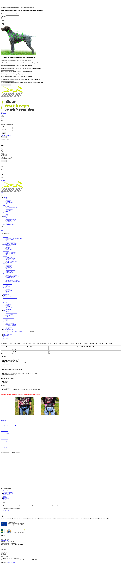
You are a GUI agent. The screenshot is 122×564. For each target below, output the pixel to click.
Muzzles (8, 286)
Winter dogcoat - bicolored (12, 282)
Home (2, 331)
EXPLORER (9, 249)
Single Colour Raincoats (11, 275)
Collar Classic (9, 257)
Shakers (8, 293)
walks (3, 19)
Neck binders (9, 254)
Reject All (11, 508)
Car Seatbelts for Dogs (11, 270)
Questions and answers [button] (8, 212)
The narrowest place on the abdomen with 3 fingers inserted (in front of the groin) (22, 82)
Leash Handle (9, 271)
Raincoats (5, 273)
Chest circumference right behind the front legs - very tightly (17, 65)
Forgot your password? (6, 135)
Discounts (8, 210)
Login (7, 223)
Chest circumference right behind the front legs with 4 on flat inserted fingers (21, 68)
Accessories (6, 294)
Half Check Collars (10, 258)
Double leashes (9, 272)
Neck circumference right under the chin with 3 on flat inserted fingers (19, 62)
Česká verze (6, 498)
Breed (2, 13)
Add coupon (3, 161)
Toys (4, 295)
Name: (3, 126)
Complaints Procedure (11, 220)
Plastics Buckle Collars (11, 259)
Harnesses (5, 237)
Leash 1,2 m (9, 265)
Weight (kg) (3, 16)
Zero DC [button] (5, 197)
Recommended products (11, 207)
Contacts (8, 201)
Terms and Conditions (11, 219)
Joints (7, 291)
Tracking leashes (10, 268)
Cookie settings (6, 510)
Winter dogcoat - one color (12, 280)
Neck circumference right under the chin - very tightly (16, 60)
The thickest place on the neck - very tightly (13, 73)
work (3, 23)
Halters (7, 285)
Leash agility (9, 267)
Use (1, 17)
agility (3, 24)
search (2, 115)
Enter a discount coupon (6, 158)
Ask (7, 215)
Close (2, 85)
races (3, 20)
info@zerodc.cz (4, 540)
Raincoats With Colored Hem (12, 276)
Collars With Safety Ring (11, 261)
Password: (4, 129)
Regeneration (9, 290)
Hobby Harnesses (10, 240)
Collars (5, 256)
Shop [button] (4, 216)
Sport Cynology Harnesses (12, 243)
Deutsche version (7, 499)
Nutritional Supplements (8, 287)
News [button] (4, 205)
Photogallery (6, 335)
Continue (3, 180)
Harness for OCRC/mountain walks (14, 238)
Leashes (5, 263)
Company (8, 198)
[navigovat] (1, 195)
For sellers (8, 200)
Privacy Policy (9, 202)
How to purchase (10, 217)
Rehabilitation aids (7, 296)
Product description (7, 334)
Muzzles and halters (7, 284)
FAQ (7, 214)
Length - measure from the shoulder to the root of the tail (16, 71)
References (8, 203)
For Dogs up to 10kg (11, 252)
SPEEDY (8, 247)
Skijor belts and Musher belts (9, 244)
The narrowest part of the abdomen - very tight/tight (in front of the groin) (20, 79)
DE (5, 113)
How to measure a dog (8, 224)
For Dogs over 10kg (10, 253)
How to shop (6, 490)
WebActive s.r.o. (12, 562)
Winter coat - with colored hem (13, 281)
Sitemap (5, 497)
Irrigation (8, 289)
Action (4, 235)
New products (9, 209)
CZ (3, 113)
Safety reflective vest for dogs (10, 298)
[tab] (61, 340)
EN (1, 112)
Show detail (17, 508)
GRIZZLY (8, 245)
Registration (3, 136)
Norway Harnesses (10, 242)
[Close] (1, 148)
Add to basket (8, 85)
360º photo (5, 338)
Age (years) (3, 14)
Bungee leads (6, 251)
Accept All (6, 508)
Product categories (6, 233)
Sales (7, 211)
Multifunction (9, 248)
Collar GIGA (9, 262)
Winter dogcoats (7, 279)
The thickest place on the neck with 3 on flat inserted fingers (17, 76)
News (7, 206)
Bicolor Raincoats (10, 277)
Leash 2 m (8, 266)
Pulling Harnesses (10, 239)
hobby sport (4, 21)
